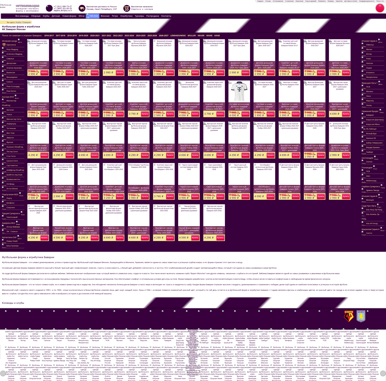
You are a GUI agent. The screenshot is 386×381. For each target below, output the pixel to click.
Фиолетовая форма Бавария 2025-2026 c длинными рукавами (63, 230)
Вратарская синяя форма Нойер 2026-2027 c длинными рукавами (88, 149)
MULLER (192, 35)
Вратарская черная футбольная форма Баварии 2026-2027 (138, 147)
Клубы (46, 15)
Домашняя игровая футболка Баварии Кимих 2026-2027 (214, 65)
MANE (209, 35)
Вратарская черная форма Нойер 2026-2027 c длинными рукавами (189, 149)
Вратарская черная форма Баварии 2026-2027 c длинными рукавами (113, 149)
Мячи (82, 15)
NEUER (201, 35)
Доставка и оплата (350, 1)
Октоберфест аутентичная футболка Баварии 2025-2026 (264, 189)
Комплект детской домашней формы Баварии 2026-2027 (164, 106)
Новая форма (69, 15)
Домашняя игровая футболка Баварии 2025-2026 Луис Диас (340, 147)
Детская (56, 15)
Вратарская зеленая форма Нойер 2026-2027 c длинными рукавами (289, 149)
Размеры (331, 1)
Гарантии (339, 1)
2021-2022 (106, 35)
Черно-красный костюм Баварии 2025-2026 (239, 189)
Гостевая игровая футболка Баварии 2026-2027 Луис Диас (113, 65)
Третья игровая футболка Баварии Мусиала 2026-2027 (138, 65)
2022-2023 (118, 35)
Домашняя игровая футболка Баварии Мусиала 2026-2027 (163, 65)
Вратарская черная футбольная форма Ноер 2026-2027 (163, 147)
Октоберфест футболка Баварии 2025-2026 (138, 189)
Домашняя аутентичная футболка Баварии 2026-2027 (189, 106)
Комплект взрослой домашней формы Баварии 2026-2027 (214, 106)
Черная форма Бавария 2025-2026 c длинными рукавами (189, 230)
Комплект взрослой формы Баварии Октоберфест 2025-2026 (163, 189)
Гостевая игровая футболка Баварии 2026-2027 (264, 106)
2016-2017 (49, 35)
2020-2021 (95, 35)
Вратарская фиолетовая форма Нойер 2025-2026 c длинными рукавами (113, 231)
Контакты (166, 15)
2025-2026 (152, 35)
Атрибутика (126, 15)
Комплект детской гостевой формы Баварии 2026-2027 (113, 106)
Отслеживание (278, 1)
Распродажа (152, 15)
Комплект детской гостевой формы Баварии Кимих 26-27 (289, 65)
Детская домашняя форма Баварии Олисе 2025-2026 (89, 189)
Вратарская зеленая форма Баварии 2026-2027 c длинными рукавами (214, 149)
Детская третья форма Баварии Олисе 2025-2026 (315, 147)
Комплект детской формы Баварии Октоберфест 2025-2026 (113, 189)
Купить (44, 72)
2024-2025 (140, 35)
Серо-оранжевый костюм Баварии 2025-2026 (214, 189)
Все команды (22, 15)
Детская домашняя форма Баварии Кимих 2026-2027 (314, 65)
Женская (105, 15)
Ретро (115, 15)
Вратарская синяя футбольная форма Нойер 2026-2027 (63, 147)
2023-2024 (129, 35)
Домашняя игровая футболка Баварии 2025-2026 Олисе (63, 189)
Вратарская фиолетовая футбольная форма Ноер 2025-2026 (88, 231)
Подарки (260, 1)
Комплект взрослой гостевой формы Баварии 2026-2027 (138, 106)
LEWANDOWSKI (178, 35)
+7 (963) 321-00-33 (63, 8)
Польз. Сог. (380, 1)
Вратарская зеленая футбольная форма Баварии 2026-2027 (239, 147)
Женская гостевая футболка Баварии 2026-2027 (289, 106)
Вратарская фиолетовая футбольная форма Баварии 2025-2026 (38, 231)
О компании (289, 1)
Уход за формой (310, 1)
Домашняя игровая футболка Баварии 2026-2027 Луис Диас (239, 65)
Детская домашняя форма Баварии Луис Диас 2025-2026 (38, 189)
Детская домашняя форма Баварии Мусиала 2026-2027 (38, 106)
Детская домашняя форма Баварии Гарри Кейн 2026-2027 (88, 106)
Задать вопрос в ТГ (63, 10)
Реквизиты (322, 1)
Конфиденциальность (366, 1)
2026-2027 (163, 35)
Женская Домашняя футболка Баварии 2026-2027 (314, 106)
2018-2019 (72, 35)
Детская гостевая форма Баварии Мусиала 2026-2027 (339, 65)
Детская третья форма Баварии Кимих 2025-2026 (289, 189)
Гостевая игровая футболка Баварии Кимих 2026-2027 (63, 65)
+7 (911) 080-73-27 (63, 6)
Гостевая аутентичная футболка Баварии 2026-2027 (239, 106)
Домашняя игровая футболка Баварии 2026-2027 (38, 65)
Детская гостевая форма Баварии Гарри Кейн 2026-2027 (63, 106)
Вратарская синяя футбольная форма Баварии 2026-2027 (38, 147)
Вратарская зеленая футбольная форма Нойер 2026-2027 (264, 147)
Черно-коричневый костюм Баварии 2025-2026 (189, 189)
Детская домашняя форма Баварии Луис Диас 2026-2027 (264, 65)
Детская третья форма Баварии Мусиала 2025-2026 (314, 189)
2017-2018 (60, 35)
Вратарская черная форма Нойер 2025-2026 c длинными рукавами (138, 231)
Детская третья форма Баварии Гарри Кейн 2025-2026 (340, 189)
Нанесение (299, 1)
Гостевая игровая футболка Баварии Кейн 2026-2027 (88, 65)
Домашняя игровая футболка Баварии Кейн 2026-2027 (189, 65)
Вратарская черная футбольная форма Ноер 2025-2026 (163, 230)
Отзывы (268, 1)
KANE (217, 35)
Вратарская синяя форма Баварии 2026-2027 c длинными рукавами (339, 108)
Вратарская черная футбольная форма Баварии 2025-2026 (214, 230)
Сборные (36, 15)
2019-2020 (83, 35)
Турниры (139, 15)
